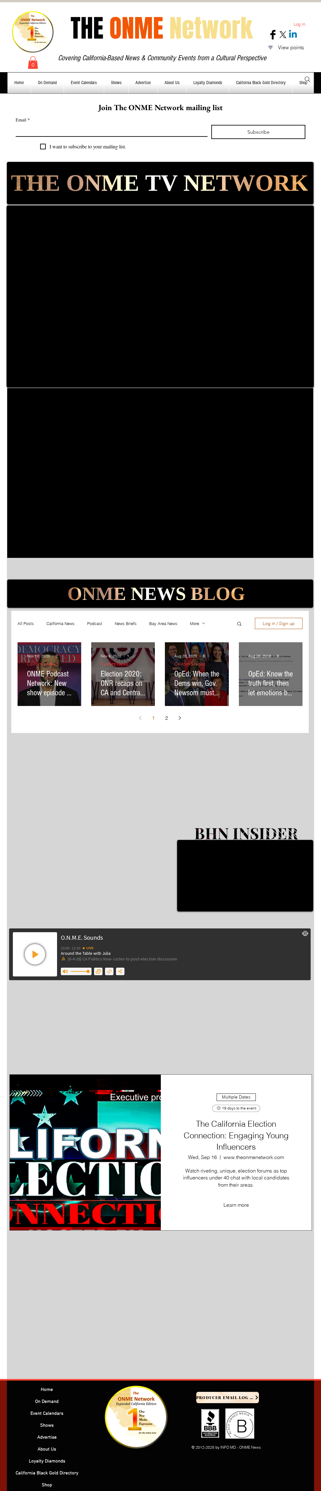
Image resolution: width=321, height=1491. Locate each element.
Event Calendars (46, 1413)
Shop (47, 1485)
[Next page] (180, 718)
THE (162, 28)
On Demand (47, 1401)
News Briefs (126, 623)
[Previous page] (140, 718)
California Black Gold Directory (47, 1473)
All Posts (26, 623)
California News (60, 623)
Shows (47, 1425)
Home (47, 1389)
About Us (47, 1449)
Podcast (94, 623)
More (194, 623)
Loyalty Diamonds (47, 1461)
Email (23, 119)
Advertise (47, 1437)
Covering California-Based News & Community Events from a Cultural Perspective (162, 58)
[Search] (307, 79)
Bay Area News (163, 623)
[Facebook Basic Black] (273, 35)
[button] (33, 62)
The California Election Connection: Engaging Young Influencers (236, 1135)
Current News (114, 664)
